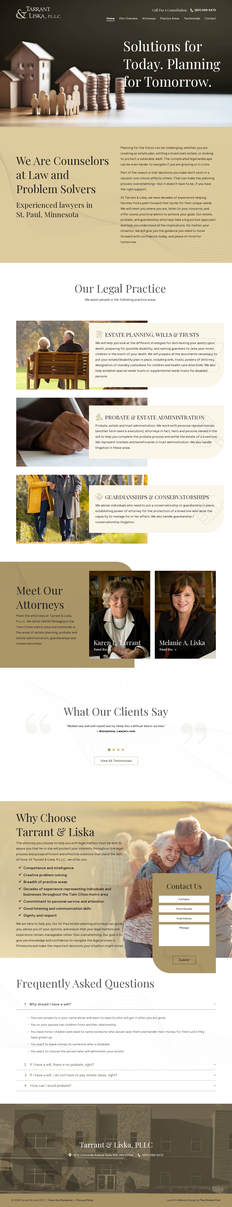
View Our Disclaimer (60, 1200)
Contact (210, 18)
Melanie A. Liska (182, 642)
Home (111, 18)
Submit (184, 960)
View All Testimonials (116, 761)
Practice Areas (169, 18)
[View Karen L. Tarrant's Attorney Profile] (119, 615)
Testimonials (192, 18)
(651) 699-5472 (205, 10)
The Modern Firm (210, 1200)
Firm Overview (128, 18)
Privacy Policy (84, 1200)
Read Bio (101, 649)
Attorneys (149, 18)
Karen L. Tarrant (117, 642)
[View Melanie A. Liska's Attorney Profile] (185, 615)
